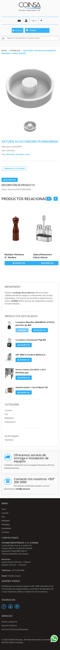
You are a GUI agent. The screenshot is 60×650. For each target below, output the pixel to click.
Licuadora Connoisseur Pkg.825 (31, 339)
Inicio (4, 51)
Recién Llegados (12, 436)
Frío (6, 414)
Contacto (5, 532)
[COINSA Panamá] (30, 6)
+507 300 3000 (18, 570)
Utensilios (15, 51)
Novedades (6, 528)
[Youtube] (10, 606)
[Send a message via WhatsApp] (54, 638)
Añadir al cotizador (14, 168)
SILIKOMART (17, 146)
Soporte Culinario (9, 625)
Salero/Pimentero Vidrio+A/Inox (42, 256)
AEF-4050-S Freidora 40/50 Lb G (31, 354)
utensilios (20, 154)
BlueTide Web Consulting (12, 642)
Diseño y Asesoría (9, 621)
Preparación (10, 422)
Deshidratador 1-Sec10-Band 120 (32, 387)
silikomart (10, 154)
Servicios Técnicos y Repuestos (15, 629)
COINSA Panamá (15, 640)
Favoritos (10, 180)
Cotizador (18, 30)
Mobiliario (9, 418)
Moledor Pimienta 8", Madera (14, 256)
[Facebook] (4, 606)
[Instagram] (17, 606)
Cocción (8, 410)
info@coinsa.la (23, 488)
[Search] (3, 38)
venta (27, 154)
